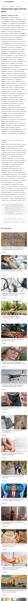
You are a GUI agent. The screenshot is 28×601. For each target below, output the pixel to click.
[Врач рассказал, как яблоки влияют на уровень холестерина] (14, 334)
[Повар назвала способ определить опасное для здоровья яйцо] (14, 563)
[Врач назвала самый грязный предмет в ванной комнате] (14, 517)
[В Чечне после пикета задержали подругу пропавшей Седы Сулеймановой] (14, 357)
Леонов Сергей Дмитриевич (15, 140)
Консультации (4, 6)
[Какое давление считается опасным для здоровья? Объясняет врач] (14, 288)
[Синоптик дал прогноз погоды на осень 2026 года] (14, 471)
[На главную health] (10, 1)
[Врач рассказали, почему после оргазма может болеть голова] (14, 540)
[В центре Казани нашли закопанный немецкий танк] (14, 425)
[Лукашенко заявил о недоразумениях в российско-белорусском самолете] (14, 380)
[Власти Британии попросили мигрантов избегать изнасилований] (14, 585)
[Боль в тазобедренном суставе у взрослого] (14, 403)
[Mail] (5, 1)
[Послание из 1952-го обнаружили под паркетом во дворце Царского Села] (14, 243)
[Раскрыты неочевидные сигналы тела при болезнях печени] (14, 448)
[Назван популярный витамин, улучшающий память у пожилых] (14, 311)
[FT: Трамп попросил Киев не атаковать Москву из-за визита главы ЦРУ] (14, 494)
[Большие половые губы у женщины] (14, 266)
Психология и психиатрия (15, 6)
